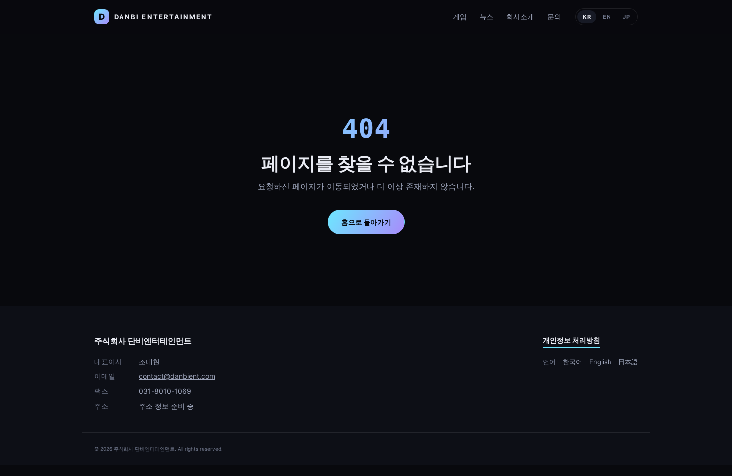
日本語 (628, 362)
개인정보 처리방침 (571, 340)
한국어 (572, 362)
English (600, 362)
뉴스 (486, 16)
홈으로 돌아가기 (366, 222)
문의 (554, 16)
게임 (460, 16)
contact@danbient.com (177, 376)
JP (626, 16)
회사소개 (520, 16)
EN (607, 16)
